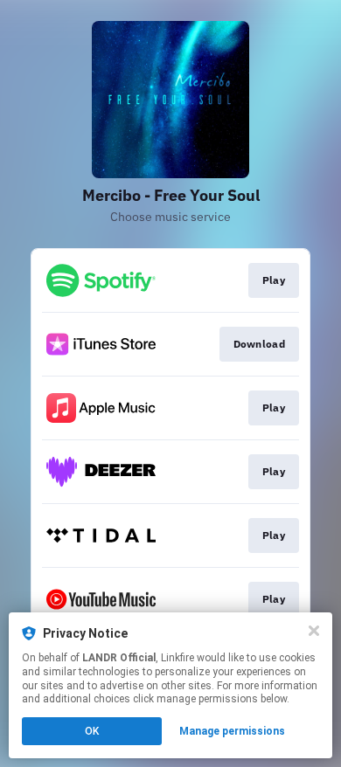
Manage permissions (232, 731)
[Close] (314, 631)
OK (92, 731)
